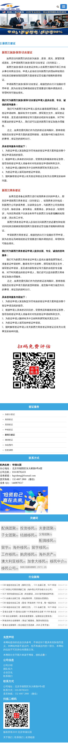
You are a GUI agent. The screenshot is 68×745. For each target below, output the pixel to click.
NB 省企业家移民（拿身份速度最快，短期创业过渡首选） (27, 616)
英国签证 (9, 424)
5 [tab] (36, 33)
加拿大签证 (10, 414)
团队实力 (8, 669)
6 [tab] (41, 33)
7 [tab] (46, 33)
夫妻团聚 (47, 528)
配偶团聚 (9, 528)
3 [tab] (26, 33)
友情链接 (30, 737)
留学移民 (40, 547)
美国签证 (9, 419)
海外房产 (47, 554)
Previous (4, 23)
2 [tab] (21, 33)
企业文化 (8, 672)
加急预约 (9, 445)
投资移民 (28, 528)
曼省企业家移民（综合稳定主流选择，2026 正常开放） (26, 625)
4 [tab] (31, 33)
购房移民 (28, 554)
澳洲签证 (9, 440)
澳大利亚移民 (13, 561)
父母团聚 (45, 534)
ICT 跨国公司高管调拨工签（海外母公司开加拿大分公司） (28, 589)
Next (64, 23)
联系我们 (8, 676)
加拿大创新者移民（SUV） (33, 567)
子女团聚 (9, 535)
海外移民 (21, 547)
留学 (6, 547)
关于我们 (8, 737)
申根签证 (9, 430)
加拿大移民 (37, 561)
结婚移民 (28, 535)
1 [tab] (16, 33)
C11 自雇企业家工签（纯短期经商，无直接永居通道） (26, 598)
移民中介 (58, 561)
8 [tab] (51, 33)
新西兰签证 (9, 43)
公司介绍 (8, 665)
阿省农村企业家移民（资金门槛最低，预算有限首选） (26, 620)
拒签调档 (9, 450)
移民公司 (9, 568)
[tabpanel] (34, 23)
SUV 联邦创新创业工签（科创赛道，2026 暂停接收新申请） (28, 594)
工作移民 (9, 554)
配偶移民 (47, 540)
